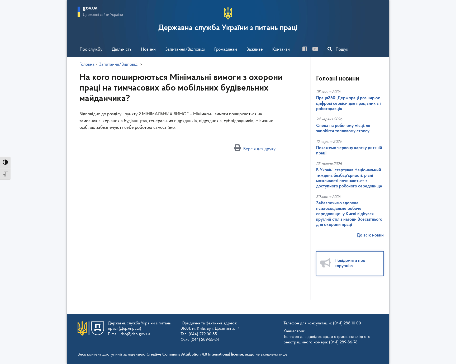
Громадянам (225, 49)
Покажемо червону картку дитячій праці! (349, 150)
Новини (148, 49)
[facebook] (306, 50)
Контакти (281, 49)
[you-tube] (317, 50)
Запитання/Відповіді (185, 49)
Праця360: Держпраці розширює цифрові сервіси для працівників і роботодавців (348, 103)
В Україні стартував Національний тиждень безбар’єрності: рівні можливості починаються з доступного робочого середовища (349, 178)
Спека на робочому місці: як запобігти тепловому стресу (343, 128)
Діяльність (121, 49)
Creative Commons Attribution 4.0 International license (194, 354)
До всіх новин (370, 235)
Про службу (91, 49)
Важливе (254, 49)
